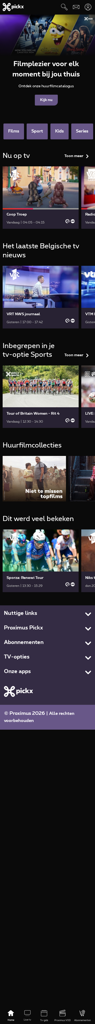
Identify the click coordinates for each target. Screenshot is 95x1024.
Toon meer (73, 156)
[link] (41, 197)
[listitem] (34, 478)
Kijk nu (46, 100)
